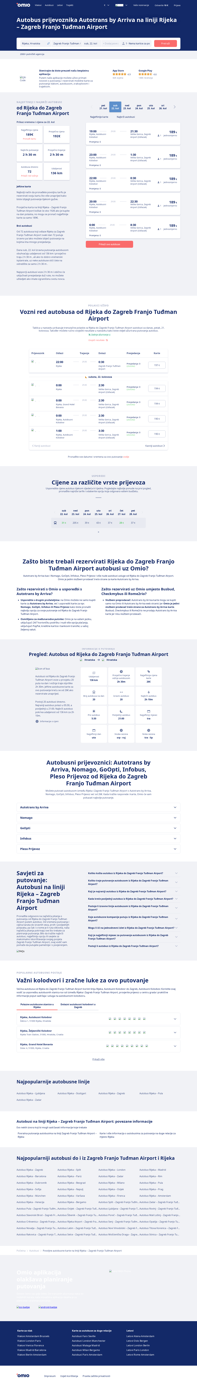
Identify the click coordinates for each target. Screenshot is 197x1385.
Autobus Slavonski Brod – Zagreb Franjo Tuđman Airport (47, 1215)
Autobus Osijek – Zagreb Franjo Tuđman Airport (84, 1208)
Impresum (50, 1376)
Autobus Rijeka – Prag (151, 1189)
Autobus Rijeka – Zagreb (111, 1093)
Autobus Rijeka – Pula (151, 1093)
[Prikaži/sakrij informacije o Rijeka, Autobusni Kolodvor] (175, 1019)
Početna (21, 1250)
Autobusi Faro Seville (83, 1336)
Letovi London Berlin (138, 1345)
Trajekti (69, 5)
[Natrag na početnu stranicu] (26, 5)
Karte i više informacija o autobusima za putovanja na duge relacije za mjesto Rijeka (138, 1135)
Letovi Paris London (137, 1350)
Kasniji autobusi (154, 445)
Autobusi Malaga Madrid (86, 1345)
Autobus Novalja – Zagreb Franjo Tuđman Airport (43, 1228)
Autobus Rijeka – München (31, 1195)
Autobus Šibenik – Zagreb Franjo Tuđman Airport (84, 1215)
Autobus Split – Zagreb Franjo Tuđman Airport (123, 1202)
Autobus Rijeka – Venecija (30, 1202)
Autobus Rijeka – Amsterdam (155, 1195)
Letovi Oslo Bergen (137, 1340)
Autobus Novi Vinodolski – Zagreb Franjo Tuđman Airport (129, 1228)
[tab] (99, 116)
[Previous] (54, 512)
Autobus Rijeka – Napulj (70, 1189)
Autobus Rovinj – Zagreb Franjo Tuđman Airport (165, 1208)
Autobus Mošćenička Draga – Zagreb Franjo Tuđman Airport (131, 1234)
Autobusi (49, 5)
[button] (92, 43)
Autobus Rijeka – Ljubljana (31, 1093)
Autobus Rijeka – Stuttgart (72, 1093)
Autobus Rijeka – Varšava (71, 1195)
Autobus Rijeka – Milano (111, 1182)
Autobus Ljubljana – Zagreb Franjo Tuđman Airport (126, 1208)
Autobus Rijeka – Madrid (152, 1169)
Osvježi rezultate (96, 340)
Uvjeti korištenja (69, 1376)
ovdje (126, 456)
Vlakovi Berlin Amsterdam (31, 1354)
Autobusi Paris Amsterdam (87, 1354)
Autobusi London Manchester (89, 1340)
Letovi (60, 5)
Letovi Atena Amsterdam (140, 1336)
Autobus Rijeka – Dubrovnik (32, 1182)
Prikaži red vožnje (29, 175)
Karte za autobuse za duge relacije (91, 1330)
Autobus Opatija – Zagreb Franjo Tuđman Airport (166, 1221)
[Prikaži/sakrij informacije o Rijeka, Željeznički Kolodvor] (175, 1032)
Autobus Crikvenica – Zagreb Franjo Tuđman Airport (45, 1221)
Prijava (177, 5)
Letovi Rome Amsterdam (140, 1354)
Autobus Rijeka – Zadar (29, 1099)
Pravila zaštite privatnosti (96, 1376)
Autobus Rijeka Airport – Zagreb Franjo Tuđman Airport (88, 1221)
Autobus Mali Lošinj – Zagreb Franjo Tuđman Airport (167, 1215)
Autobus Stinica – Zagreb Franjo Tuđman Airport (165, 1234)
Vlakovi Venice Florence (30, 1345)
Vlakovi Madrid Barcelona (31, 1350)
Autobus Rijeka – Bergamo (72, 1202)
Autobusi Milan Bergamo (86, 1350)
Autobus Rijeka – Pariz (70, 1176)
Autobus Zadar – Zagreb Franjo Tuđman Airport (165, 1202)
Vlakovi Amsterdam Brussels (33, 1336)
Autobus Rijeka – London (111, 1169)
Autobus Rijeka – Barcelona (31, 1176)
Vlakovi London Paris (29, 1340)
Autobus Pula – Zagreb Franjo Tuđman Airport (42, 1208)
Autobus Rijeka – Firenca (111, 1195)
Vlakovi (38, 5)
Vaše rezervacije (141, 5)
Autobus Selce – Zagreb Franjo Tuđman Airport (83, 1234)
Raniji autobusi (42, 445)
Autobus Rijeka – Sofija (29, 1189)
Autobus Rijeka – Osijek (111, 1189)
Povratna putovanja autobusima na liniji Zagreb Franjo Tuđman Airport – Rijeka (57, 1135)
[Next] (174, 106)
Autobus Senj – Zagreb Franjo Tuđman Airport (123, 1221)
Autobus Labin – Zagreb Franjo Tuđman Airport (83, 1228)
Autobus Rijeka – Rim (150, 1176)
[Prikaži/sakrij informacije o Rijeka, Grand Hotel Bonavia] (175, 1046)
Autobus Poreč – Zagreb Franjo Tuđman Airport (124, 1215)
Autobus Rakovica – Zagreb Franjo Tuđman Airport (44, 1234)
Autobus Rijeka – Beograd (72, 1182)
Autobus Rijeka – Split (69, 1169)
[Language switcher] (121, 5)
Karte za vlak (24, 1330)
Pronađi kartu (29, 138)
